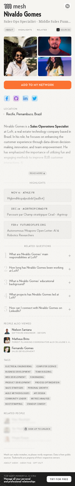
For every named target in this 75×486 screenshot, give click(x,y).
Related (42, 30)
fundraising (37, 377)
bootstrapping (13, 404)
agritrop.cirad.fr (35, 209)
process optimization (47, 382)
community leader (15, 398)
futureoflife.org (33, 225)
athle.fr (29, 193)
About (9, 30)
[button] (25, 463)
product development (18, 382)
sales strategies (14, 387)
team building (43, 371)
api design (39, 393)
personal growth (38, 387)
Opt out (38, 463)
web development (15, 377)
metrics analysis (40, 398)
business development (18, 371)
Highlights (25, 30)
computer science (46, 366)
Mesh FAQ (25, 463)
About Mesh (11, 463)
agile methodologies (17, 393)
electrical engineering (18, 366)
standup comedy (36, 404)
